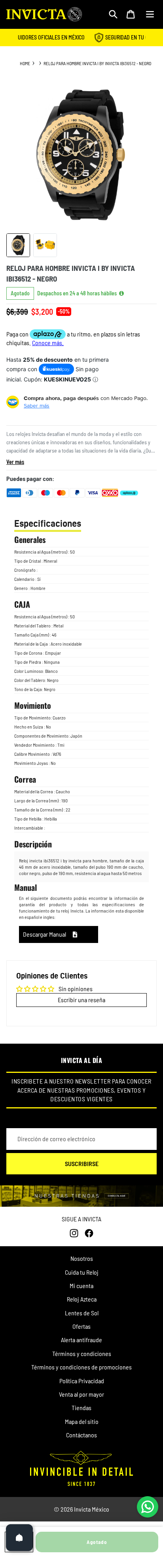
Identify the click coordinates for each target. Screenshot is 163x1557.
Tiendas (81, 1407)
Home (25, 63)
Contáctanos (81, 1435)
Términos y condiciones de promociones (81, 1367)
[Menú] (150, 14)
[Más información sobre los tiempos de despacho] (121, 293)
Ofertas (81, 1326)
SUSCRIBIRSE (82, 1163)
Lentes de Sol (82, 1313)
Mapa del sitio (82, 1421)
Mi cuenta (81, 1285)
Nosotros (81, 1258)
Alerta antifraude (81, 1339)
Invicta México (91, 1509)
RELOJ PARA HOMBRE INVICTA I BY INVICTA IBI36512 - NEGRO (97, 63)
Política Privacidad (81, 1380)
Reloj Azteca (82, 1299)
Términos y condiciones (81, 1353)
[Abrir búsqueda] (113, 14)
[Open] (19, 1537)
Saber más (36, 405)
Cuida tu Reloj (82, 1272)
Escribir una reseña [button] (81, 999)
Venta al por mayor (81, 1394)
